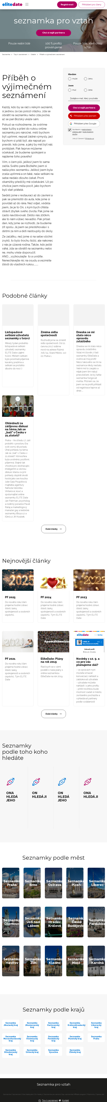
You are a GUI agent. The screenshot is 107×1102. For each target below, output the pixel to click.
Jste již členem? (83, 138)
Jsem (70, 86)
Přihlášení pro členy (91, 4)
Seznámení (16, 1094)
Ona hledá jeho (27, 1094)
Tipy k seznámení (20, 54)
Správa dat (100, 1094)
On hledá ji (39, 1094)
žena (90, 90)
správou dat (76, 132)
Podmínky (91, 1094)
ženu (90, 79)
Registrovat (67, 4)
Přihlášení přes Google (85, 123)
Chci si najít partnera (53, 32)
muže (74, 79)
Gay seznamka (67, 1094)
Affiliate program (80, 1094)
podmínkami (86, 129)
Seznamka (6, 54)
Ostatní (33, 54)
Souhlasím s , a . (82, 131)
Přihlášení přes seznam (85, 116)
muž (74, 90)
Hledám (72, 74)
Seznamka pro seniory (52, 1094)
